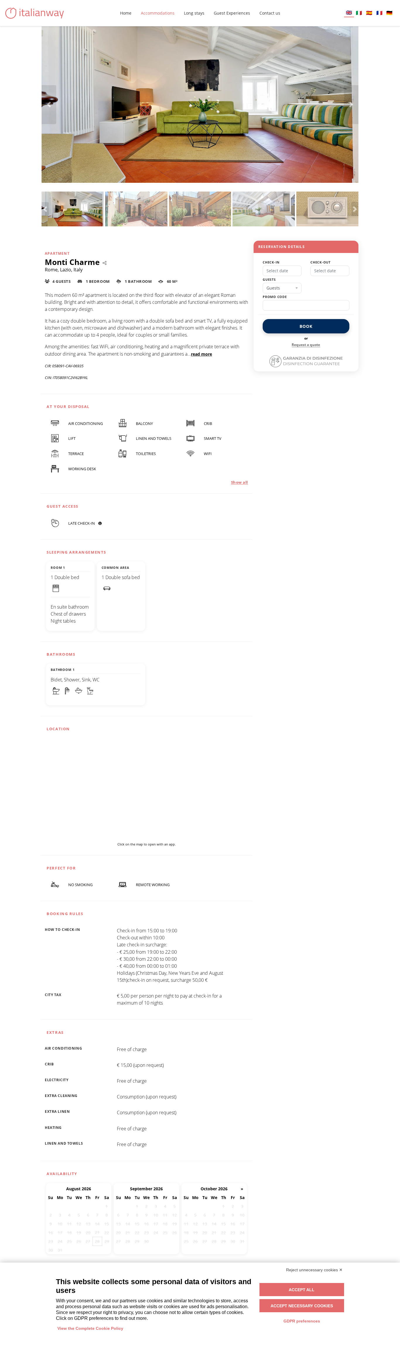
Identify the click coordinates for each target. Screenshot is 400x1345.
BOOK (306, 326)
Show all (239, 482)
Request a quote (306, 344)
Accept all (301, 1289)
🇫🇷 (379, 12)
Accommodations (158, 13)
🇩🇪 (389, 12)
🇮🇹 (359, 12)
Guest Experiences (232, 13)
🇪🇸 (369, 12)
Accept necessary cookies (302, 1305)
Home (125, 13)
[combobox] (282, 288)
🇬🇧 (349, 12)
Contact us (269, 13)
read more (201, 354)
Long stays (194, 13)
